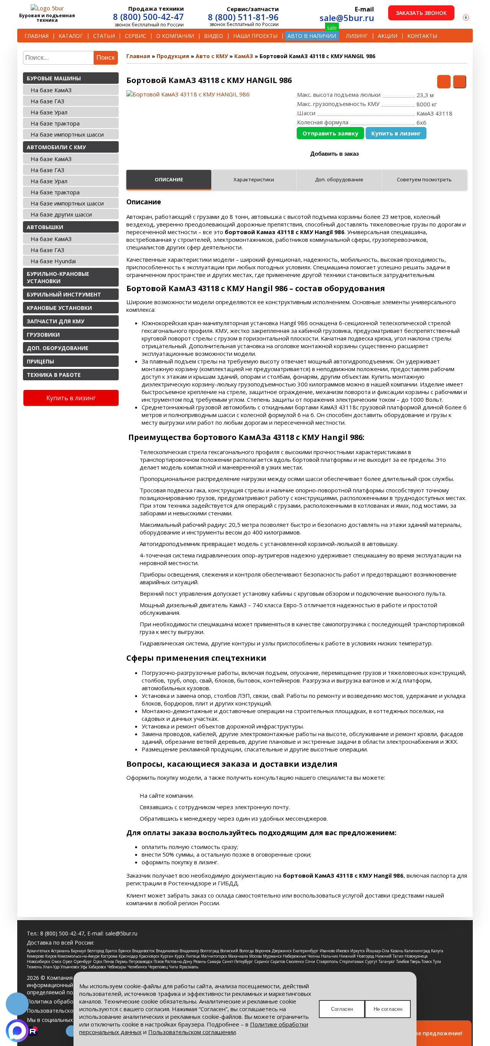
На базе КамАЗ (51, 90)
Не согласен (388, 1009)
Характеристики (254, 179)
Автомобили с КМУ (56, 147)
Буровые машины (54, 78)
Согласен (342, 1009)
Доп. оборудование (57, 348)
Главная (36, 35)
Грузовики (43, 334)
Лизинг (357, 35)
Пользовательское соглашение (68, 1010)
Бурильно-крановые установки (58, 277)
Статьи (104, 35)
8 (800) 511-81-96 (243, 17)
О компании (175, 35)
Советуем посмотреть (424, 179)
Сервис (135, 35)
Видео (213, 35)
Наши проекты (255, 35)
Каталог (71, 35)
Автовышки (45, 227)
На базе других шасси (61, 214)
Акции (387, 35)
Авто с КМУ (212, 56)
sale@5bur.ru (347, 17)
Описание (169, 179)
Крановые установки (59, 307)
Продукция (173, 56)
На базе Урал (49, 112)
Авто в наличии (311, 35)
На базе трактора (55, 123)
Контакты (422, 35)
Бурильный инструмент (64, 294)
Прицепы (40, 361)
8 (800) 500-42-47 (148, 16)
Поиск (105, 57)
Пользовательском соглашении (192, 1032)
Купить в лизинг (396, 133)
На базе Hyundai (53, 261)
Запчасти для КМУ (55, 321)
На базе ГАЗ (47, 101)
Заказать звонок (421, 12)
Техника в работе (54, 374)
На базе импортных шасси (67, 134)
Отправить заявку (330, 133)
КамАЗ (243, 56)
